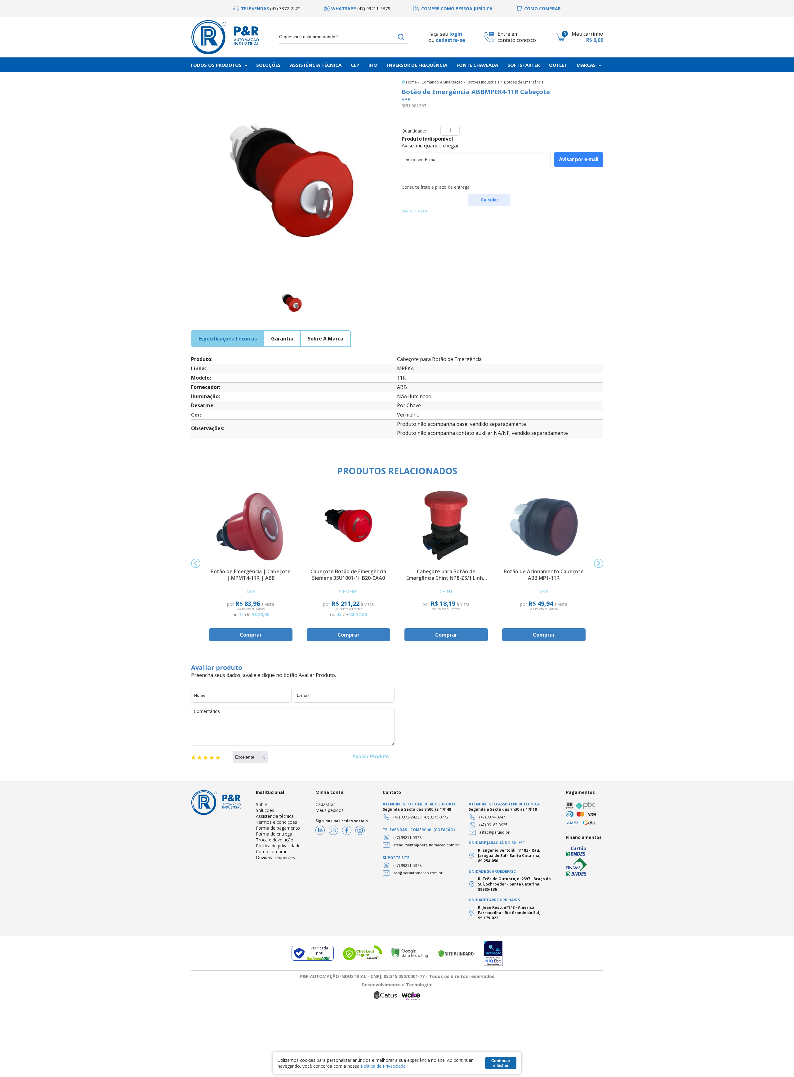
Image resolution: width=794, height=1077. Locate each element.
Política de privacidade (278, 846)
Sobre (262, 804)
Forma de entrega (274, 834)
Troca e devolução (274, 840)
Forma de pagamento (278, 828)
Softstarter (523, 65)
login (455, 33)
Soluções (268, 65)
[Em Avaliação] (493, 953)
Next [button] (598, 563)
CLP (355, 65)
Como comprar (271, 851)
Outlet (558, 65)
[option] (267, 8)
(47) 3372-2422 (406, 817)
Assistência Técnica (315, 65)
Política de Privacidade (383, 1066)
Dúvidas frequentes (275, 857)
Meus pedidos (329, 810)
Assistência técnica (275, 816)
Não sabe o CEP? (415, 211)
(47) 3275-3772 (435, 817)
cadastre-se (450, 40)
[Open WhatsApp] (778, 1061)
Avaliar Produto (370, 756)
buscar (401, 37)
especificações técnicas (227, 338)
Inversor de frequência (417, 65)
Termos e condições (276, 822)
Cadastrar (325, 804)
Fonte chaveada (477, 65)
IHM (373, 65)
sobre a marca (325, 338)
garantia (282, 338)
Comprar (251, 634)
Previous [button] (195, 563)
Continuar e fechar (500, 1063)
